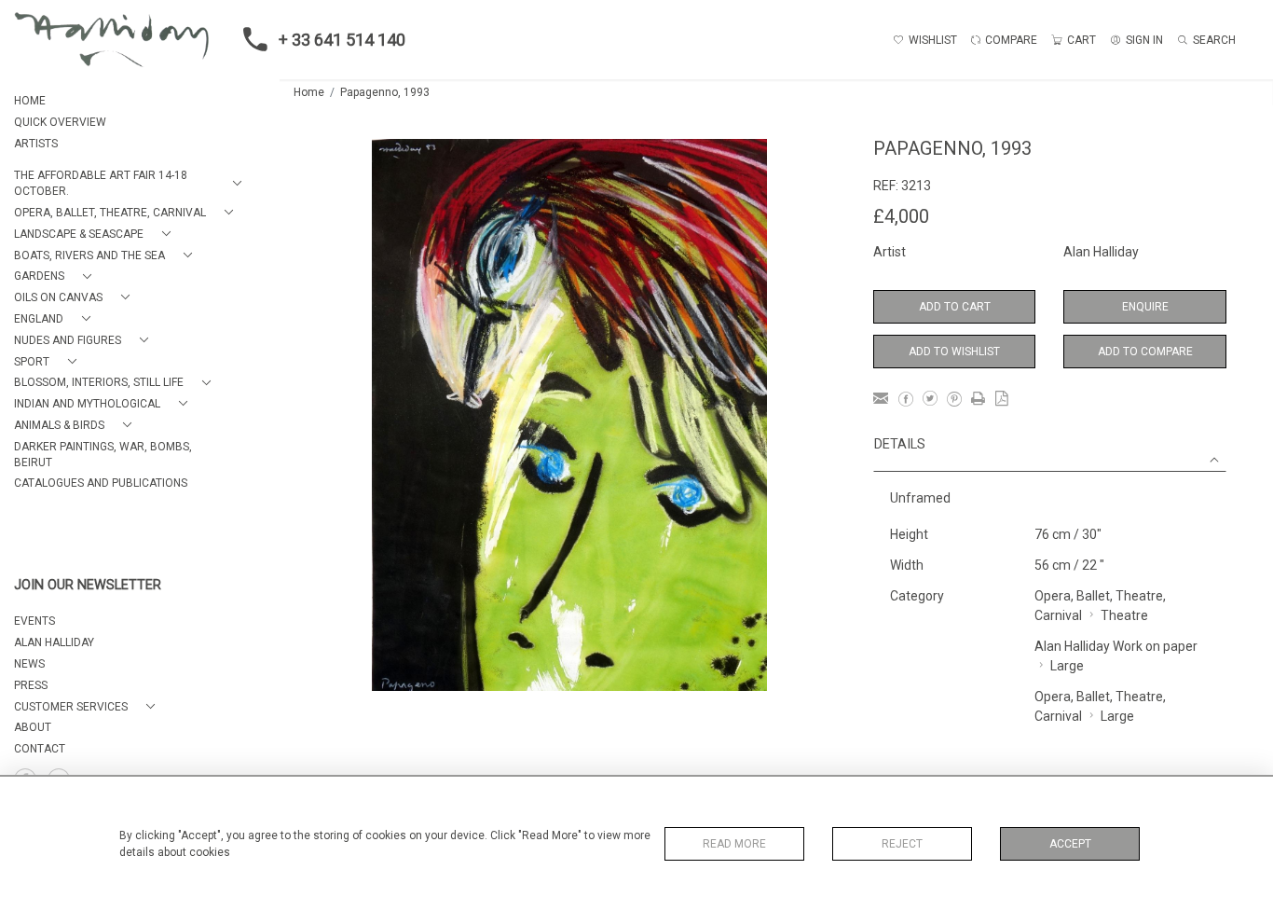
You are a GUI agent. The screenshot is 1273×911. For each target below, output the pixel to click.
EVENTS (34, 621)
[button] (131, 184)
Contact (39, 748)
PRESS (31, 685)
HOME (30, 100)
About (32, 727)
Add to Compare (1145, 351)
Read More (734, 843)
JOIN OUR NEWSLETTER (87, 585)
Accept (1070, 843)
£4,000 (901, 216)
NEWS (29, 663)
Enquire (1145, 306)
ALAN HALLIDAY (54, 642)
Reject (902, 843)
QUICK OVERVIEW (60, 122)
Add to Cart (955, 306)
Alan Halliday (1101, 251)
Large (1067, 665)
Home (309, 92)
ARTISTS (36, 143)
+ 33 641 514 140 (342, 39)
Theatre (1124, 615)
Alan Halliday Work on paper (1116, 646)
